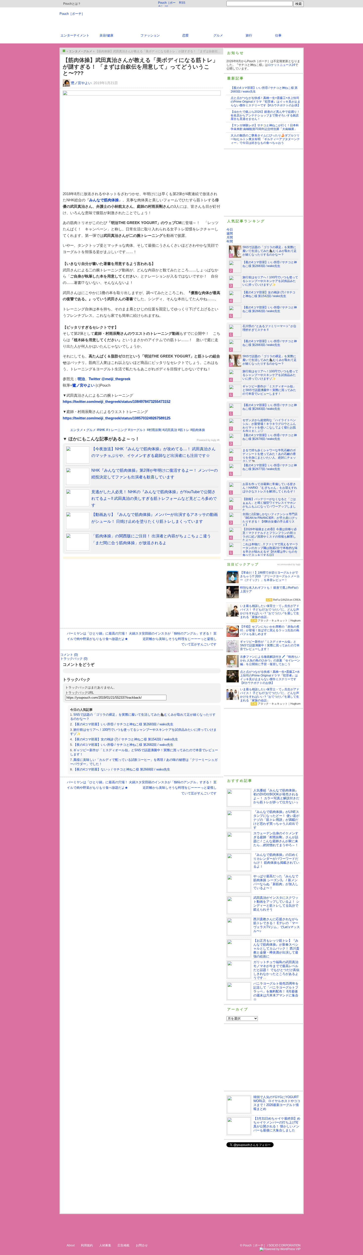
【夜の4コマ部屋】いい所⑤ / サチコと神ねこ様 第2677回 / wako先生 (269, 467)
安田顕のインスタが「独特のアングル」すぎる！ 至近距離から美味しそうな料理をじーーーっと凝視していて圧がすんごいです (179, 639)
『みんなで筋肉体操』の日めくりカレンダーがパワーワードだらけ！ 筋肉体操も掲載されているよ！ (276, 860)
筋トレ (184, 430)
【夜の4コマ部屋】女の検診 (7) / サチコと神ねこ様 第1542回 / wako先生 (125, 739)
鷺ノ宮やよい (81, 83)
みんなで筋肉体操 (104, 200)
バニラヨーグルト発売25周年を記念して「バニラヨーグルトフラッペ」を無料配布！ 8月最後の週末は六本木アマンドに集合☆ (276, 991)
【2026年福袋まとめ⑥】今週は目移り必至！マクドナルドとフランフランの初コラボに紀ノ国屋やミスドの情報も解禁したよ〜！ (269, 534)
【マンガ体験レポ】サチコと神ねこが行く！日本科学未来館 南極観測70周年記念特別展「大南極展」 (265, 127)
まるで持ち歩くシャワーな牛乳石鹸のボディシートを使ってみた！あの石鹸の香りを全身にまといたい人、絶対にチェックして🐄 (269, 456)
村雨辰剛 (155, 430)
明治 (81, 379)
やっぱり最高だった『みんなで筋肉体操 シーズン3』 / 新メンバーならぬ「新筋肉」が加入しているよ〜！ (275, 882)
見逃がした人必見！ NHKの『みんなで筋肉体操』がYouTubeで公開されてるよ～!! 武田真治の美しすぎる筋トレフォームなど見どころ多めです (154, 498)
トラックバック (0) (73, 658)
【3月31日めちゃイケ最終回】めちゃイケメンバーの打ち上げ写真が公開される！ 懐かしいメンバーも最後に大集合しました (276, 1124)
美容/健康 (106, 35)
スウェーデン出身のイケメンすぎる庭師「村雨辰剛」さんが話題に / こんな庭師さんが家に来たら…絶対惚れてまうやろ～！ (275, 839)
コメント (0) (69, 654)
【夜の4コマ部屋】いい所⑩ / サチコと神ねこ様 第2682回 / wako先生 (123, 745)
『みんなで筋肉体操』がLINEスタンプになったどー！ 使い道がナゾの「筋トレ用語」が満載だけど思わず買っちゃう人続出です (276, 819)
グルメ (218, 35)
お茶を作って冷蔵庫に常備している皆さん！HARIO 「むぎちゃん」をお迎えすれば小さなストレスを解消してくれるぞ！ (269, 487)
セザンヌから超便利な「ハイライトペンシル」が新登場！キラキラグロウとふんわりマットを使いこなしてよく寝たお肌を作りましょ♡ (269, 425)
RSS (182, 2)
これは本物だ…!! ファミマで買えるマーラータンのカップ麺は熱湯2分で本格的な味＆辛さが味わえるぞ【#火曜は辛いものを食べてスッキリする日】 (270, 550)
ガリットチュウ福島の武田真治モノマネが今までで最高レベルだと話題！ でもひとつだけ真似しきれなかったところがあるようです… (276, 970)
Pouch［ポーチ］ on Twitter (167, 3)
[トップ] (64, 51)
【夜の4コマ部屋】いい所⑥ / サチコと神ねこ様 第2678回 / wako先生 (269, 437)
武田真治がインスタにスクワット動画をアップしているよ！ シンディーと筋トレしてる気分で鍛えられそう (276, 903)
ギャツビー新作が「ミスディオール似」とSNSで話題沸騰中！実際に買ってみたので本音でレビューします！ (269, 390)
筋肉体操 (198, 430)
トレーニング (117, 430)
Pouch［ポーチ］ (72, 14)
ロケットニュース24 (281, 65)
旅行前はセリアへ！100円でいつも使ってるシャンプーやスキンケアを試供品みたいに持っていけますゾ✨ (270, 281)
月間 (229, 237)
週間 (229, 233)
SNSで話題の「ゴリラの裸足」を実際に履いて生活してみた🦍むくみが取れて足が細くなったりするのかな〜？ (269, 250)
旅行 (249, 35)
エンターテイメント (74, 35)
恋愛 (185, 35)
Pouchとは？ (71, 3)
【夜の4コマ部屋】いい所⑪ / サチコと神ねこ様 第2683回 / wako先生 (123, 724)
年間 (229, 241)
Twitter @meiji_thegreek (109, 379)
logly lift (215, 440)
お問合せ (142, 1245)
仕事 (278, 35)
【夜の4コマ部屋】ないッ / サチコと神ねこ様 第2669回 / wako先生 (121, 769)
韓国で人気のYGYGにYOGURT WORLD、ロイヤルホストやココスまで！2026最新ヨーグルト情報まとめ (276, 1103)
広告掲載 (123, 1245)
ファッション (150, 35)
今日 (229, 229)
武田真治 (170, 430)
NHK (102, 430)
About (71, 1245)
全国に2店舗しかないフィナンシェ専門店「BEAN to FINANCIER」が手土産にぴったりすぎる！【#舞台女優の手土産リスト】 (270, 519)
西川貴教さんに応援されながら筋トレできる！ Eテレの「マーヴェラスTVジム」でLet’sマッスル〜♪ (276, 925)
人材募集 (105, 1245)
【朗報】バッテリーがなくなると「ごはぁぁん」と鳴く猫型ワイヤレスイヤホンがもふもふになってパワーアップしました (269, 504)
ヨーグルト (138, 430)
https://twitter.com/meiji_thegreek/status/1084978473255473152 (116, 401)
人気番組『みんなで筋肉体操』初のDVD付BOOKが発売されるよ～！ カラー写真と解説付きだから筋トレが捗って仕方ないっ (276, 796)
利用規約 (87, 1245)
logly (298, 564)
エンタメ (76, 430)
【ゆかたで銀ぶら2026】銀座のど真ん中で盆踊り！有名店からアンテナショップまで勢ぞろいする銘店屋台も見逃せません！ (265, 115)
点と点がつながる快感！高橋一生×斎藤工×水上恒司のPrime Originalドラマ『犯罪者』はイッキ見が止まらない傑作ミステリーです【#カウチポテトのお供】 (266, 101)
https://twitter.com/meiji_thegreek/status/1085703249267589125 (116, 418)
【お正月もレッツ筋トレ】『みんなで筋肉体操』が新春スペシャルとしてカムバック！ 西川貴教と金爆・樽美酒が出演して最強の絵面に (276, 948)
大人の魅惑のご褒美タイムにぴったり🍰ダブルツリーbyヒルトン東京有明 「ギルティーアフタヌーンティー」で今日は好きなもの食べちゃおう (265, 139)
